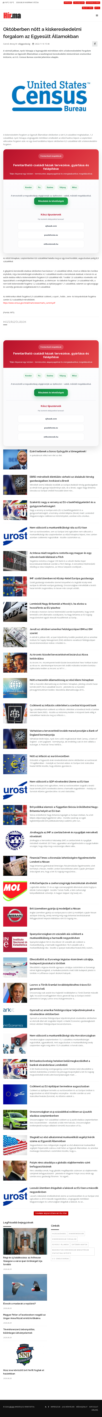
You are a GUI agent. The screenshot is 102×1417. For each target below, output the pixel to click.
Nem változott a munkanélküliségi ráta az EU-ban (58, 527)
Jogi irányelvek (68, 1407)
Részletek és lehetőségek (51, 201)
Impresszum (55, 1407)
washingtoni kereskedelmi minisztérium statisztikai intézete (70, 1251)
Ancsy (12, 44)
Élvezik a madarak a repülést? (19, 1303)
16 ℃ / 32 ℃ (9, 2)
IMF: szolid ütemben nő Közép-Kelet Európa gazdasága (62, 578)
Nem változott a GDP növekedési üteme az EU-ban (59, 781)
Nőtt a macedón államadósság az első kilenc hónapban (62, 680)
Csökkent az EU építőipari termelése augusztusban (59, 1086)
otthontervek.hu (51, 244)
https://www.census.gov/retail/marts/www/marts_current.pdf (29, 303)
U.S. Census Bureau (60, 1259)
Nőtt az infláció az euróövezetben (49, 756)
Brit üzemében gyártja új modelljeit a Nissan (55, 908)
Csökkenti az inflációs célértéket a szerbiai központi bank (63, 705)
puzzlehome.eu (51, 235)
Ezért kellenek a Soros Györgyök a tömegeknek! (58, 451)
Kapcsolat (93, 1407)
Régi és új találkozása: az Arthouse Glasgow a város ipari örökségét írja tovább (22, 1261)
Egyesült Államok (60, 1244)
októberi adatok (79, 1244)
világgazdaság (24, 44)
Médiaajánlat (82, 1407)
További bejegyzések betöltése (51, 1213)
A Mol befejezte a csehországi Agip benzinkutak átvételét (63, 883)
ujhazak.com (51, 226)
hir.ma (11, 1407)
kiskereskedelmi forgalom (64, 1239)
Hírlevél (95, 1410)
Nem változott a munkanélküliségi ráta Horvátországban (62, 1035)
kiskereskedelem (76, 1234)
